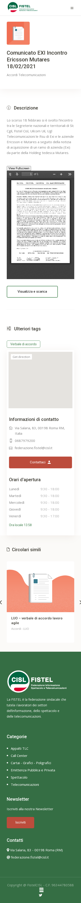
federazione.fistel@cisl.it (33, 448)
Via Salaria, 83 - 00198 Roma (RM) (36, 850)
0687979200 (25, 440)
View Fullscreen (19, 168)
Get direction (21, 357)
